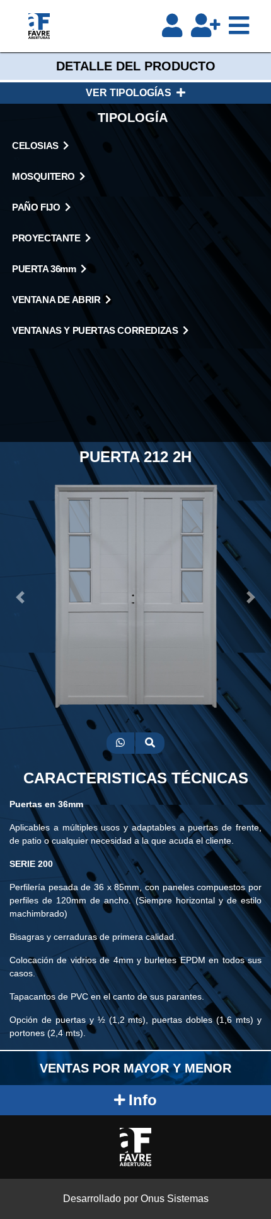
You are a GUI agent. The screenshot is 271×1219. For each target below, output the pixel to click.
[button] (20, 597)
